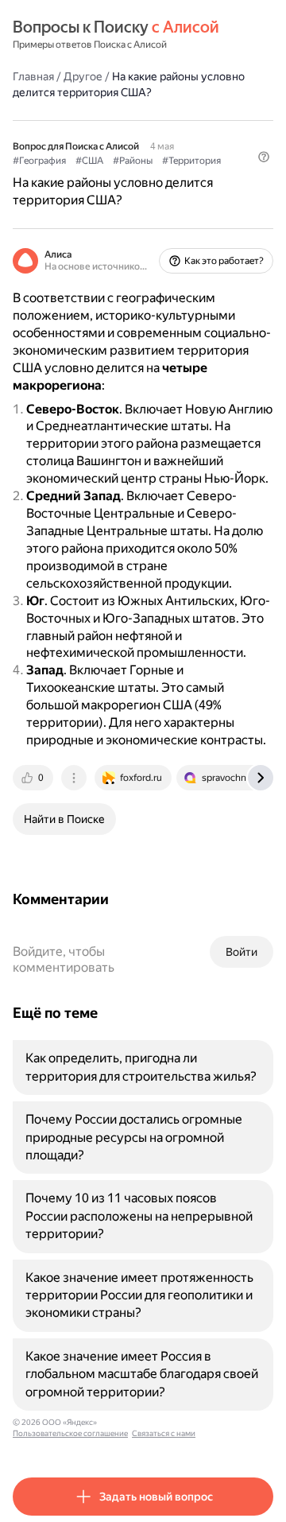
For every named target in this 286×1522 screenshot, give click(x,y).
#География (39, 160)
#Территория (191, 160)
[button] (263, 156)
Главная (33, 76)
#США (89, 160)
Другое (83, 76)
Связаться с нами (163, 1433)
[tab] (34, 777)
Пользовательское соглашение (70, 1433)
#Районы (133, 160)
